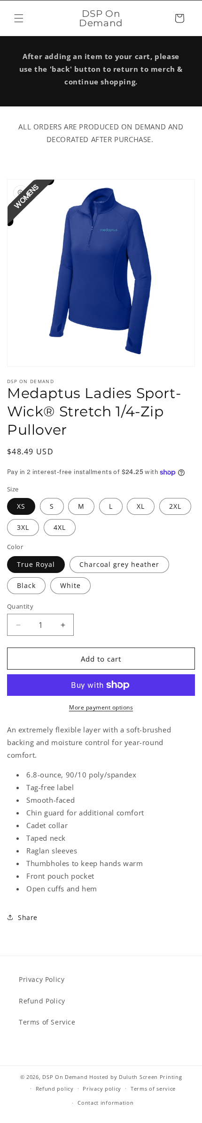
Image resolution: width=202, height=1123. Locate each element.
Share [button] (28, 917)
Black (26, 585)
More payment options (101, 707)
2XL (175, 506)
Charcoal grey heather (119, 564)
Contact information (105, 1102)
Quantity (20, 606)
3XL (23, 527)
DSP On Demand (64, 1076)
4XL (60, 527)
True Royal (36, 564)
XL (141, 506)
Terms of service (153, 1088)
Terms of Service (47, 1021)
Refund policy (55, 1088)
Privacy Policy (41, 979)
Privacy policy (102, 1088)
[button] (18, 18)
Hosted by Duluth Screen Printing (135, 1076)
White (70, 585)
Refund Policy (42, 1000)
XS (21, 506)
